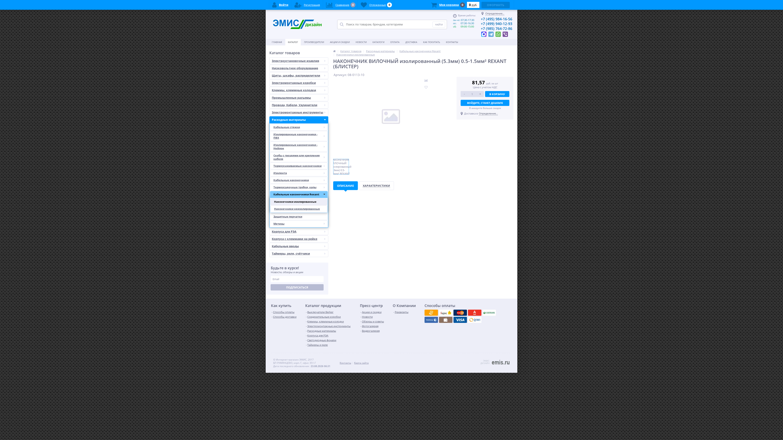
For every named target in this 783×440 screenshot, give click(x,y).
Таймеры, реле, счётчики (291, 253)
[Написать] (484, 33)
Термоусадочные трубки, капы (294, 187)
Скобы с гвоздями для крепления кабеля (296, 157)
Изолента (280, 173)
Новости (361, 42)
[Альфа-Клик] (431, 320)
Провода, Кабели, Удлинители (294, 105)
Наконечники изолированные (295, 202)
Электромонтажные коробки (294, 83)
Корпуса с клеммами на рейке (294, 239)
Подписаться (297, 287)
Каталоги (378, 42)
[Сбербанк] (445, 320)
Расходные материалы (289, 120)
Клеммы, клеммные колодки (294, 90)
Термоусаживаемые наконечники (297, 166)
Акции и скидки (340, 42)
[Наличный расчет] (460, 320)
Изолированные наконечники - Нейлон (295, 146)
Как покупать (431, 42)
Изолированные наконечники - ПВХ (295, 136)
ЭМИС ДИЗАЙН (485, 362)
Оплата (394, 42)
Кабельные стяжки (286, 127)
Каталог (293, 42)
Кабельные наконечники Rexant (296, 194)
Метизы (278, 224)
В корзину (497, 94)
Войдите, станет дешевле (485, 103)
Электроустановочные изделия (295, 61)
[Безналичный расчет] (474, 320)
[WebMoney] (460, 313)
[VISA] (431, 313)
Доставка (411, 42)
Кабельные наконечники (291, 180)
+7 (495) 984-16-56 (496, 18)
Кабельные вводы (285, 246)
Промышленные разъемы (291, 98)
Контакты (452, 42)
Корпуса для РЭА (284, 231)
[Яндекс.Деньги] (474, 313)
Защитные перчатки (287, 216)
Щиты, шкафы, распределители (296, 75)
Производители (314, 42)
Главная (277, 42)
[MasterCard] (445, 313)
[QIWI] (489, 313)
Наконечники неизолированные (297, 209)
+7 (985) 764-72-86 (496, 28)
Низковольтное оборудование (295, 68)
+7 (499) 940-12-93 (496, 23)
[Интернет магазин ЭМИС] (334, 51)
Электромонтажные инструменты (297, 112)
